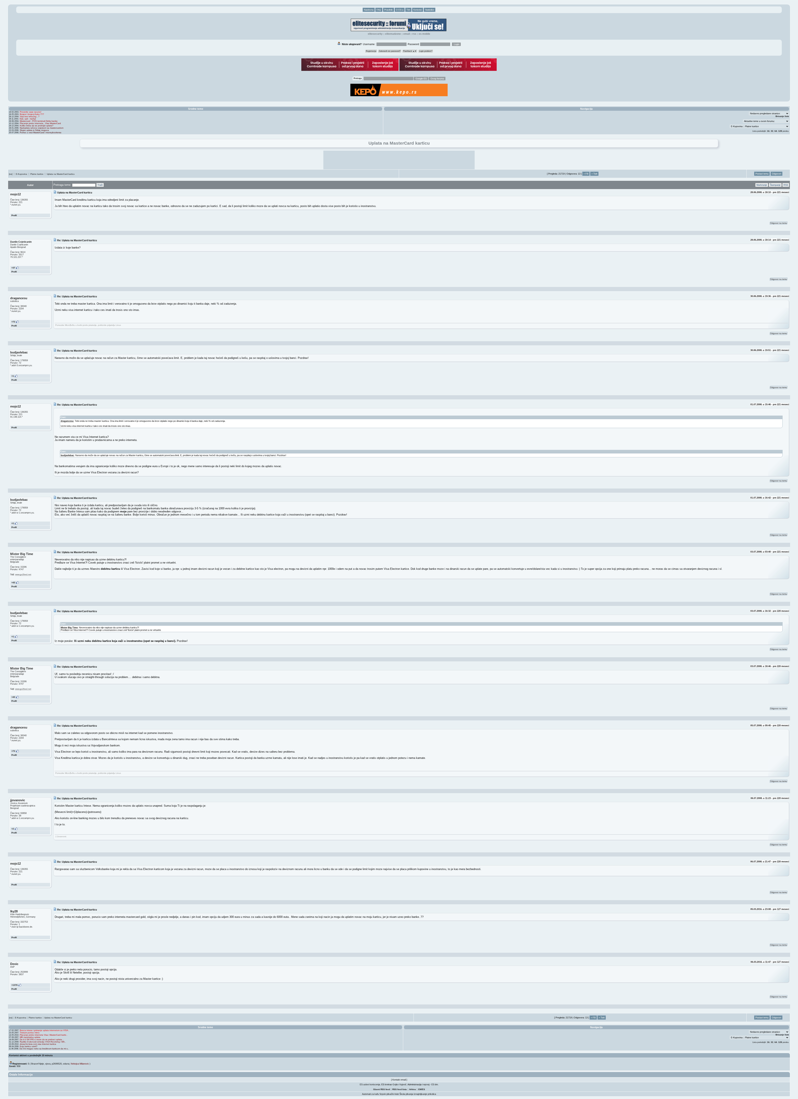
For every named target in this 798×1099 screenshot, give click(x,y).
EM (419, 1089)
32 (772, 131)
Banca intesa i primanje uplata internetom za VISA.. (44, 1030)
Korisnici (417, 10)
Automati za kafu (370, 1094)
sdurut (66, 1063)
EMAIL (406, 33)
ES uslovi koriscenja (370, 1084)
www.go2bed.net (23, 574)
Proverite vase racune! (30, 112)
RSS (414, 33)
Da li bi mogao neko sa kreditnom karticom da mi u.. (44, 1048)
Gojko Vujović (399, 1084)
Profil (14, 215)
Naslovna (368, 10)
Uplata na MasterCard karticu (61, 174)
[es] (10, 174)
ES (423, 1089)
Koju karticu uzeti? (28, 1046)
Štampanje (775, 185)
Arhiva (412, 1089)
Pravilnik (388, 10)
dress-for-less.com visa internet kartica (38, 1044)
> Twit (594, 173)
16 (768, 131)
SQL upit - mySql (28, 119)
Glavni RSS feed (381, 1089)
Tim (408, 10)
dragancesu (67, 421)
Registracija (371, 51)
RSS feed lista (399, 1089)
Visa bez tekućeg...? (29, 116)
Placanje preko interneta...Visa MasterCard (40, 123)
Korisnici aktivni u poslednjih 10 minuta (31, 1055)
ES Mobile (424, 33)
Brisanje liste (782, 116)
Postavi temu (761, 173)
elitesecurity (375, 33)
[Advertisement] (399, 160)
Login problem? (425, 51)
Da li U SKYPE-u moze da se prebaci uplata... (42, 1039)
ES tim (434, 1084)
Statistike (429, 10)
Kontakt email (399, 1079)
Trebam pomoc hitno (29, 1032)
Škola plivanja (406, 1094)
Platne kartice (36, 174)
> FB (586, 173)
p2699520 (57, 1063)
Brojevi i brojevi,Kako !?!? (32, 114)
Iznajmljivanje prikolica (425, 1094)
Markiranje (761, 185)
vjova (47, 1063)
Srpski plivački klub (389, 1094)
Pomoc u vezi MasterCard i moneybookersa (40, 132)
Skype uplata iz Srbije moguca (34, 130)
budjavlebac (67, 455)
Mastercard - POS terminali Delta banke (39, 121)
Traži (100, 185)
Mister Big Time (69, 627)
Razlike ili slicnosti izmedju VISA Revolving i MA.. (43, 1042)
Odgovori (776, 173)
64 (776, 131)
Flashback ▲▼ (409, 51)
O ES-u (399, 10)
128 (780, 131)
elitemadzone (393, 33)
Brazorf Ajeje (37, 1063)
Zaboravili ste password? (389, 51)
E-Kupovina (21, 174)
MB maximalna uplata (30, 1037)
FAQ (379, 10)
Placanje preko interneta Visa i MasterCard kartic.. (44, 1035)
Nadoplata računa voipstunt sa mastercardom (41, 128)
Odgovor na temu (778, 223)
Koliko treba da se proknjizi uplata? (36, 125)
